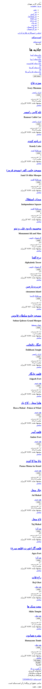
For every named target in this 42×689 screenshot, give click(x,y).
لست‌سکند (36, 37)
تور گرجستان (32, 27)
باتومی (31, 238)
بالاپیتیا (32, 296)
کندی (33, 151)
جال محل (36, 490)
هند (40, 383)
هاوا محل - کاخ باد (31, 402)
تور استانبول (32, 16)
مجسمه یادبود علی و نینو (27, 228)
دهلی (36, 587)
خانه (35, 10)
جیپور (36, 383)
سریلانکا (38, 151)
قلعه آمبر (36, 432)
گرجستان (37, 238)
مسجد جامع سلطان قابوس (26, 315)
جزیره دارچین (33, 286)
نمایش (38, 105)
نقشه (38, 95)
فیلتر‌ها (38, 662)
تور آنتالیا (33, 18)
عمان (39, 325)
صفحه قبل (37, 76)
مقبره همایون (33, 635)
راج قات (36, 577)
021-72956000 (27, 679)
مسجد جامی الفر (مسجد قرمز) (23, 170)
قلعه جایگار (35, 373)
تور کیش (33, 14)
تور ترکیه (33, 21)
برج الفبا (36, 257)
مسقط (34, 325)
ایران (39, 92)
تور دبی (34, 25)
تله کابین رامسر (32, 112)
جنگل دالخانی (33, 344)
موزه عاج (36, 83)
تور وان (34, 23)
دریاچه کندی (34, 141)
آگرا (37, 529)
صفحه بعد (37, 660)
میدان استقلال (33, 199)
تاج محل (36, 519)
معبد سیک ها (34, 606)
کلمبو (33, 180)
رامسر (34, 92)
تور (35, 12)
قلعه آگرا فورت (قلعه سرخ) (26, 548)
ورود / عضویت (35, 6)
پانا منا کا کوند (33, 461)
